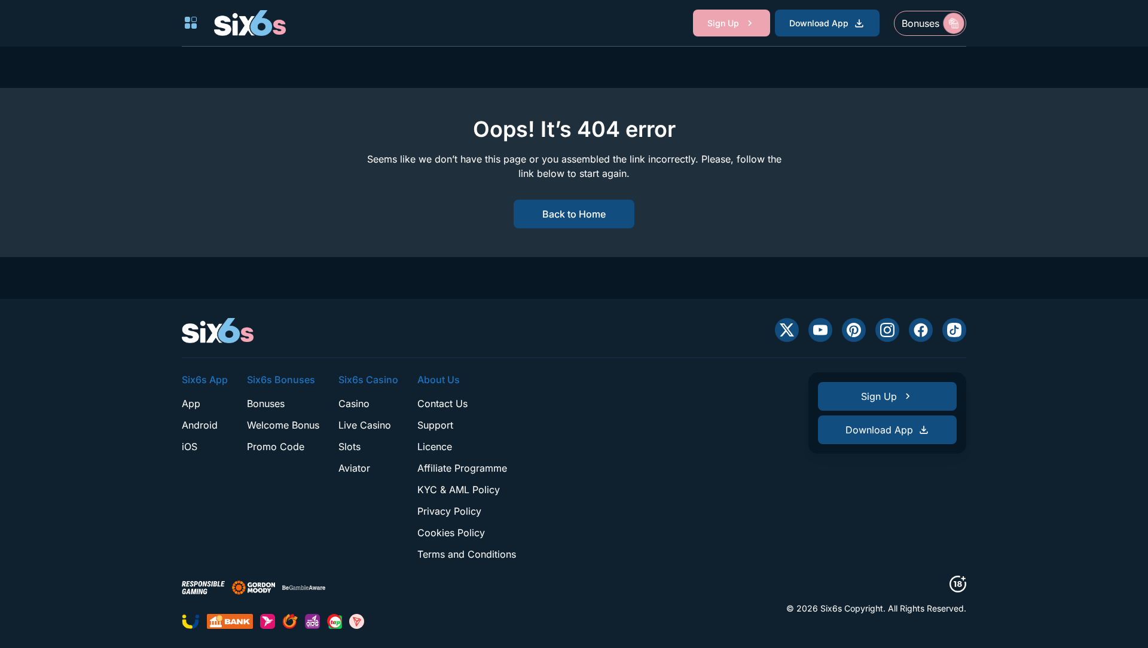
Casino (354, 403)
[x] (787, 330)
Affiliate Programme (462, 468)
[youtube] (820, 330)
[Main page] (250, 22)
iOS (189, 447)
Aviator (354, 468)
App (191, 403)
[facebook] (921, 330)
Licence (434, 447)
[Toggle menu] (191, 23)
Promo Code (275, 447)
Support (435, 425)
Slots (349, 447)
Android (200, 425)
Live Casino (364, 425)
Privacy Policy (449, 511)
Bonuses (266, 403)
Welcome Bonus (283, 425)
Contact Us (442, 403)
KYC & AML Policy (458, 490)
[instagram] (887, 330)
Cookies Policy (451, 533)
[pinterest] (854, 330)
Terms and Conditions (466, 554)
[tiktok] (954, 330)
